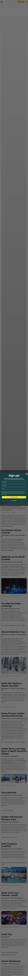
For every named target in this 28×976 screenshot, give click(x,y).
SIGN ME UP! (14, 497)
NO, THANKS (14, 500)
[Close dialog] (26, 474)
